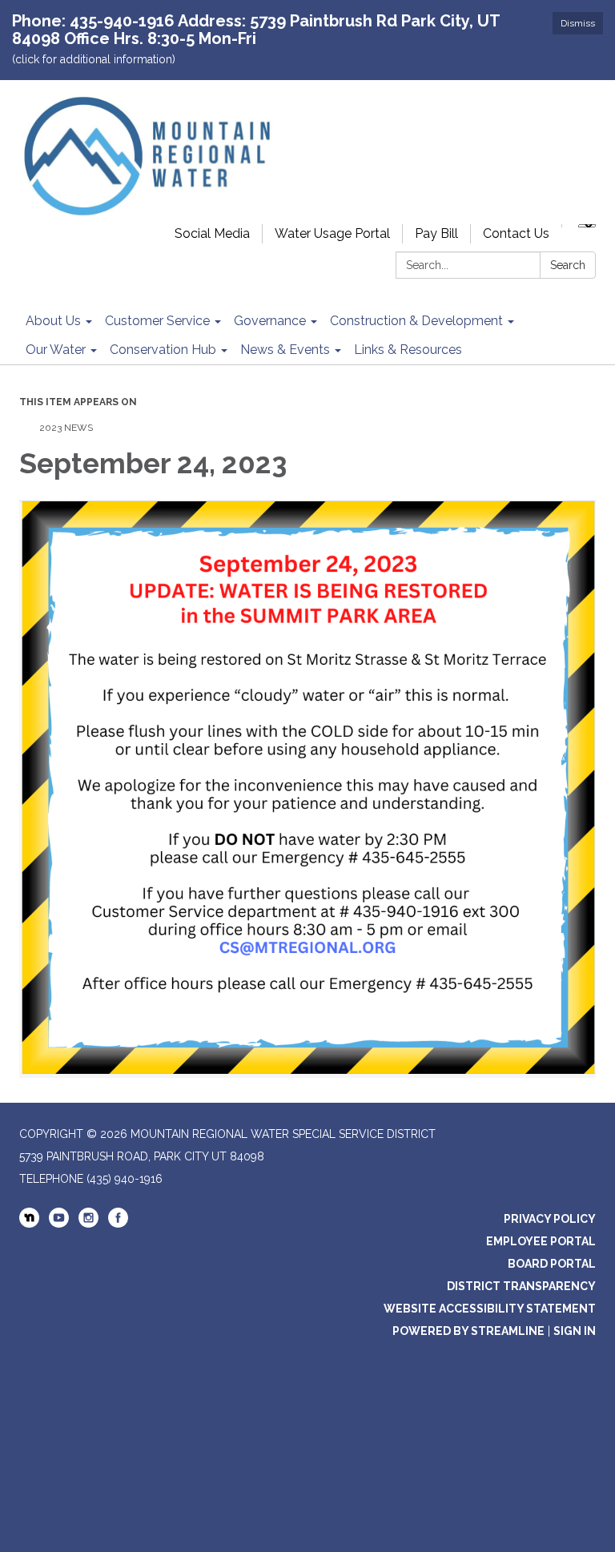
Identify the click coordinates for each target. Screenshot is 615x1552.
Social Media (212, 233)
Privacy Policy (550, 1218)
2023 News (66, 427)
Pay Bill (436, 233)
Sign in (574, 1331)
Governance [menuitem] (270, 320)
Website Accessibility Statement (490, 1308)
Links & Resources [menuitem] (408, 349)
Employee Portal (541, 1241)
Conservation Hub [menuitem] (163, 349)
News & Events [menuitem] (285, 349)
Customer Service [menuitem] (157, 320)
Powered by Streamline (468, 1331)
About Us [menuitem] (53, 320)
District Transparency (521, 1286)
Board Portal (552, 1263)
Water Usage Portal (332, 233)
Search (567, 265)
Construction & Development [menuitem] (416, 320)
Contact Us (516, 233)
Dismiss (578, 23)
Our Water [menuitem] (56, 349)
